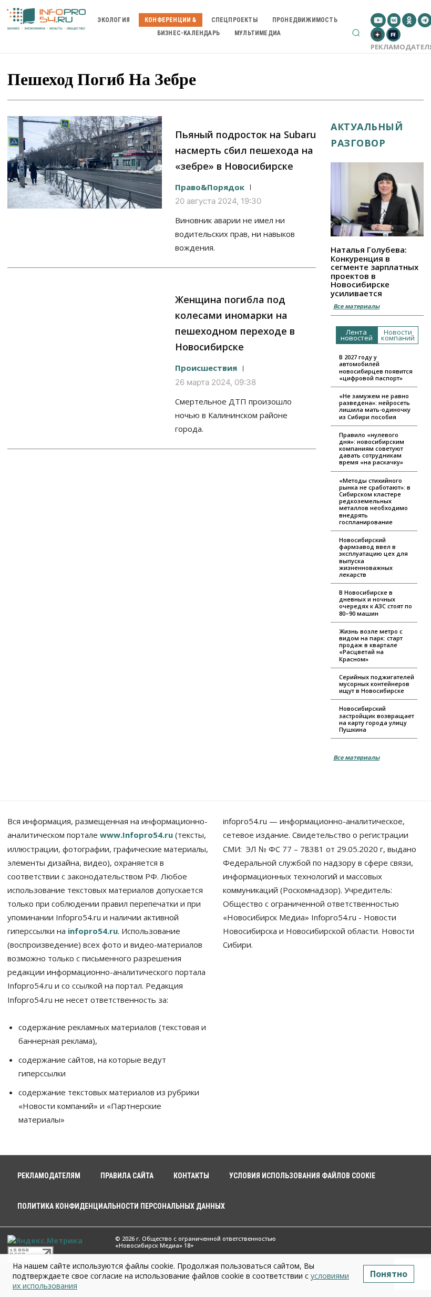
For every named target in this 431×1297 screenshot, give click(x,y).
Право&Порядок (209, 187)
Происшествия (206, 367)
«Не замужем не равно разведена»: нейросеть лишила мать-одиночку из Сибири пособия (375, 406)
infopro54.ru (93, 931)
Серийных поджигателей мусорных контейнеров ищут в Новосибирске (376, 683)
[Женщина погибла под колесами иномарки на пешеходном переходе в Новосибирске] (84, 327)
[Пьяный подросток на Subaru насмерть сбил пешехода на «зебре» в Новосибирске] (84, 162)
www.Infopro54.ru (136, 834)
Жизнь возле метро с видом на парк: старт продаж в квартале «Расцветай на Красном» (371, 645)
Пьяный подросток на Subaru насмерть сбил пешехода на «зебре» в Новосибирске (245, 150)
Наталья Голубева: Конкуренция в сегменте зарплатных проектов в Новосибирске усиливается (374, 271)
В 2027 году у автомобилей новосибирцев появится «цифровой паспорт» (376, 367)
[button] (356, 32)
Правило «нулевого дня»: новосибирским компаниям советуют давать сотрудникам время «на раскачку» (371, 448)
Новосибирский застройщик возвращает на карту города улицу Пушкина (376, 718)
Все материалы (356, 306)
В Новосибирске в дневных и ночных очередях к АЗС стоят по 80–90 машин (375, 602)
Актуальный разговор (367, 134)
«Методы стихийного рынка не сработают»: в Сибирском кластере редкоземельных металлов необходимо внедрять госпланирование (375, 501)
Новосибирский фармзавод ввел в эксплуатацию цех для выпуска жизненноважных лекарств (373, 557)
